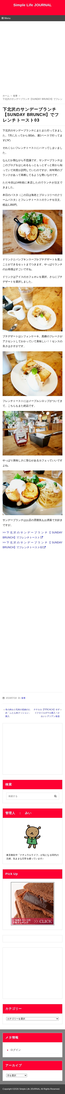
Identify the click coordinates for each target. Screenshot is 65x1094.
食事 (23, 698)
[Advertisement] (32, 55)
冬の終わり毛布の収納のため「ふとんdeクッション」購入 (18, 712)
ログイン (15, 1049)
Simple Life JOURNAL (32, 5)
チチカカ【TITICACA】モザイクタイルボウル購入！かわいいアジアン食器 (47, 712)
